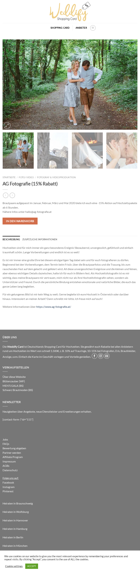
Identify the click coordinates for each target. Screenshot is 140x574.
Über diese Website (14, 376)
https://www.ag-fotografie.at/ (53, 306)
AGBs (6, 465)
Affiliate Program (13, 457)
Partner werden (12, 452)
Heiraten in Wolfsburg (16, 511)
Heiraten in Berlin (13, 537)
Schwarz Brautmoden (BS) (18, 390)
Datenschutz (10, 470)
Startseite (9, 177)
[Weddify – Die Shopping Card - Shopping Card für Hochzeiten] (70, 11)
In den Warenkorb (20, 221)
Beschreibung (11, 239)
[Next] (130, 85)
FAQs (6, 443)
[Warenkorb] (46, 28)
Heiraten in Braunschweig (18, 503)
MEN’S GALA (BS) (13, 385)
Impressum (9, 461)
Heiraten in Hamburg (15, 528)
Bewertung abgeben (14, 448)
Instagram (9, 486)
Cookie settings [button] (14, 566)
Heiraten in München (15, 545)
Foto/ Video (26, 177)
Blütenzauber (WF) (14, 381)
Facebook (8, 482)
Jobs (5, 439)
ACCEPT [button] (31, 566)
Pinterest (8, 491)
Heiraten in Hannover (15, 520)
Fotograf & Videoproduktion (56, 177)
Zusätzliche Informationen (39, 239)
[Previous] (9, 85)
